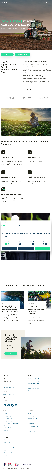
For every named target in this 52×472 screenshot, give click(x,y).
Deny (9, 248)
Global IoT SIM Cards (33, 386)
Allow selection (26, 248)
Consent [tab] (3, 225)
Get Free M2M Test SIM (22, 54)
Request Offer (7, 54)
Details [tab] (20, 225)
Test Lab (5, 430)
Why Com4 (6, 442)
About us (5, 440)
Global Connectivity (8, 421)
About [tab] (36, 225)
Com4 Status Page (33, 426)
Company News (7, 452)
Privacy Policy (22, 468)
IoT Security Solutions (9, 428)
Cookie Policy (27, 468)
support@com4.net (8, 394)
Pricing (29, 413)
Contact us (10, 353)
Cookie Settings (32, 431)
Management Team (8, 447)
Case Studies (31, 421)
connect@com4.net (8, 387)
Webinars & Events (33, 418)
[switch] (19, 244)
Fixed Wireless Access (33, 383)
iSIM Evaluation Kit (33, 391)
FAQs (29, 428)
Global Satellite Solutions (34, 388)
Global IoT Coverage (8, 418)
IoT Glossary (31, 423)
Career (5, 455)
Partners (5, 450)
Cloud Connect (7, 416)
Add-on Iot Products (33, 378)
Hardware (5, 413)
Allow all (42, 248)
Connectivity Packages (34, 381)
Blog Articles (31, 416)
